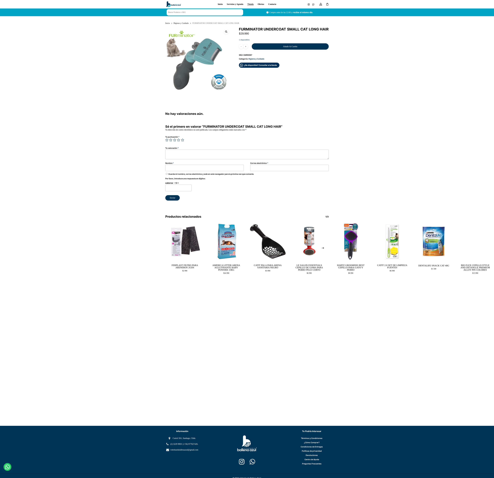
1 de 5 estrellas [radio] (167, 140)
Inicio (167, 23)
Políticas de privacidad (312, 451)
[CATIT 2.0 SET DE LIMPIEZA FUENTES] (392, 241)
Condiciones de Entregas (312, 447)
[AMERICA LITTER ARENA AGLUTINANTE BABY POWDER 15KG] (226, 241)
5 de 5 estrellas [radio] (182, 140)
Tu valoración (172, 148)
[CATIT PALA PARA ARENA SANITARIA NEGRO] (267, 241)
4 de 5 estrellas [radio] (178, 140)
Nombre (169, 163)
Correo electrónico (259, 163)
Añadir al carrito (290, 46)
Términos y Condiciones (311, 438)
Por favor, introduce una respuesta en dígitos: (185, 178)
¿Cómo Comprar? (312, 442)
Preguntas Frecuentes (311, 464)
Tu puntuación (172, 137)
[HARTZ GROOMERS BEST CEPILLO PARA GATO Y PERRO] (350, 241)
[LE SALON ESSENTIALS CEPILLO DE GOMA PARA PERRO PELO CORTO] (309, 241)
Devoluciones (312, 455)
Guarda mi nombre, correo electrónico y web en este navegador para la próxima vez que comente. (211, 174)
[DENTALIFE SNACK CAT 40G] (433, 241)
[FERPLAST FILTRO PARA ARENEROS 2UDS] (184, 241)
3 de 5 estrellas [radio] (175, 140)
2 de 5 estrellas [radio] (171, 140)
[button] (226, 31)
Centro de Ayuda (312, 459)
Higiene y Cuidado (181, 23)
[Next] (322, 248)
